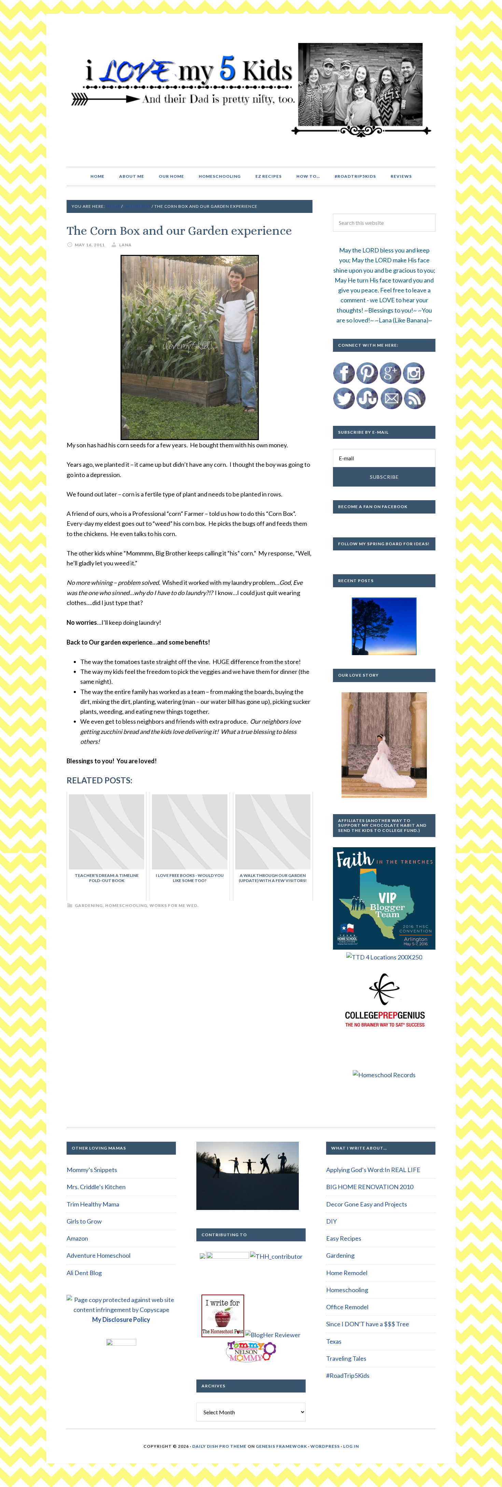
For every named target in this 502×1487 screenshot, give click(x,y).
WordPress (325, 1446)
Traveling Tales (346, 1358)
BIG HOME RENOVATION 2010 (369, 1186)
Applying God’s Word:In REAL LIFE (373, 1169)
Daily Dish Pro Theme (219, 1446)
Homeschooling (126, 905)
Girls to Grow (84, 1221)
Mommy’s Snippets (92, 1169)
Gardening (89, 905)
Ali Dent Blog (84, 1272)
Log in (351, 1446)
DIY (331, 1221)
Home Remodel (346, 1272)
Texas (333, 1341)
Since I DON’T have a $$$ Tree (367, 1324)
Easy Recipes (343, 1238)
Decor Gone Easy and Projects (366, 1204)
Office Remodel (347, 1307)
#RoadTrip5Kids (347, 1375)
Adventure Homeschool (98, 1255)
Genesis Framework (281, 1446)
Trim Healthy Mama (93, 1204)
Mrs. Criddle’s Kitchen (96, 1186)
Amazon (77, 1238)
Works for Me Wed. (174, 905)
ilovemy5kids (251, 90)
